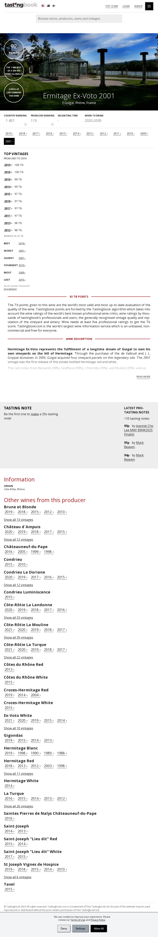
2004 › (35, 695)
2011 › (117, 133)
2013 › (90, 133)
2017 (7, 208)
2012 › (104, 133)
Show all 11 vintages (18, 773)
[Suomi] (54, 6)
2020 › (9, 531)
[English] (43, 6)
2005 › (22, 551)
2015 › (63, 133)
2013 (7, 223)
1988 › (62, 753)
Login (126, 6)
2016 (7, 172)
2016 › (50, 133)
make (35, 414)
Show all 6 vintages (17, 877)
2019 (7, 165)
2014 (7, 186)
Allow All (99, 928)
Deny (64, 928)
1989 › (49, 753)
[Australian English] (48, 6)
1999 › (35, 551)
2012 (7, 230)
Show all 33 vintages (18, 617)
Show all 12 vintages (18, 539)
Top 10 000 (111, 6)
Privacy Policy (98, 920)
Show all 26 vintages (18, 806)
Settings (80, 928)
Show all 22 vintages (18, 657)
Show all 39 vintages (18, 637)
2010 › (130, 133)
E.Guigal (68, 103)
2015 (7, 194)
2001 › (9, 141)
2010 (7, 179)
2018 (7, 201)
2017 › (36, 133)
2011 (7, 215)
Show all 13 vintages (18, 520)
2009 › (144, 133)
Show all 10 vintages (18, 728)
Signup (138, 6)
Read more (143, 376)
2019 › (9, 133)
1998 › (49, 551)
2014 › (77, 133)
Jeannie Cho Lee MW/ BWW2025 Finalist (138, 430)
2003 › (49, 765)
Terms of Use (78, 920)
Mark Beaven (134, 444)
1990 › (35, 753)
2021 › (9, 629)
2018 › (23, 133)
